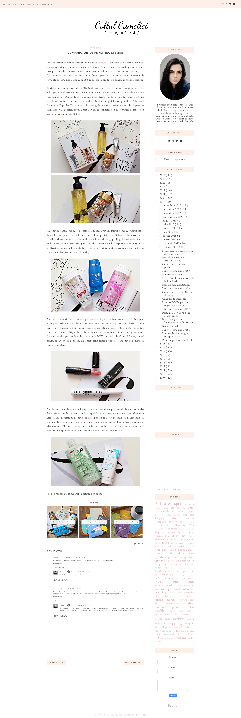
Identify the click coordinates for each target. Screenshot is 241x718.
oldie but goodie (186, 585)
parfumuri (187, 589)
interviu (191, 567)
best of (159, 514)
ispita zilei (187, 571)
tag (178, 630)
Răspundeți (58, 563)
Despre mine (9, 4)
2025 (163, 179)
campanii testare (166, 521)
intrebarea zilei (163, 571)
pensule (159, 592)
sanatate (160, 623)
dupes (191, 542)
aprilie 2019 (170, 235)
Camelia (63, 572)
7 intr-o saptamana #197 (176, 309)
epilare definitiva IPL (181, 546)
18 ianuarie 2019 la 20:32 (75, 557)
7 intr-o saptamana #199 (176, 270)
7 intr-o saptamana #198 (176, 288)
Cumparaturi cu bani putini (174, 266)
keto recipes (180, 574)
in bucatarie (180, 567)
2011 (163, 370)
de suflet (183, 532)
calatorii (175, 518)
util (187, 634)
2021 (163, 194)
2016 (163, 351)
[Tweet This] (138, 543)
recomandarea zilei (166, 614)
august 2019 (170, 220)
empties (159, 546)
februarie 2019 (171, 243)
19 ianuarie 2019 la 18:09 (71, 589)
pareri (177, 589)
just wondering (164, 574)
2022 (163, 190)
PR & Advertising (29, 4)
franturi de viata (169, 553)
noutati (176, 581)
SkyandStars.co (138, 715)
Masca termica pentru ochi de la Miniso (177, 252)
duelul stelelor (179, 542)
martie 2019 (170, 239)
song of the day (182, 627)
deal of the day (175, 535)
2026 (163, 175)
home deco (178, 564)
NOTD (159, 581)
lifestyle (191, 574)
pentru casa (170, 592)
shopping (95, 47)
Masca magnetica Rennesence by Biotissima (178, 321)
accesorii (176, 507)
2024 (163, 182)
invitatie (176, 571)
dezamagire (187, 539)
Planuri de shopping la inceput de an (175, 335)
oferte (173, 585)
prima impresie (166, 599)
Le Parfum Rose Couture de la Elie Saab (178, 280)
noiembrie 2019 (172, 209)
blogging (159, 518)
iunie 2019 (169, 228)
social (170, 627)
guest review (187, 560)
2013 (163, 362)
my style (180, 578)
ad (184, 507)
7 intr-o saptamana (173, 503)
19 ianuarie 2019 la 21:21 (81, 572)
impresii (168, 567)
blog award (173, 514)
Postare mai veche (134, 663)
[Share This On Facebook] (134, 543)
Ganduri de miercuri (174, 298)
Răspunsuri (60, 567)
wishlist (190, 637)
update (180, 634)
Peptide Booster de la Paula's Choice (174, 259)
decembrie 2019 (172, 205)
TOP (163, 634)
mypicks (190, 578)
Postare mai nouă (56, 663)
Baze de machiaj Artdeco (176, 284)
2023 (163, 186)
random (172, 610)
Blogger (188, 490)
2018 (163, 343)
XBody (158, 641)
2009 (163, 377)
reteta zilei (162, 618)
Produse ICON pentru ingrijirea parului (175, 304)
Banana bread (170, 326)
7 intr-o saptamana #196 (176, 329)
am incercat (169, 511)
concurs (172, 528)
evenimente (162, 549)
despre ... (175, 539)
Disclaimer (48, 4)
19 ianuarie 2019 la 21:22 (81, 605)
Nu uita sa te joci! (172, 274)
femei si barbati (184, 549)
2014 (163, 358)
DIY (157, 542)
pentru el (181, 592)
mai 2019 (168, 232)
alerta (158, 511)
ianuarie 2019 (171, 247)
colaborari (160, 528)
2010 (163, 373)
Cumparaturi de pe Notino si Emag (177, 294)
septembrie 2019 (173, 216)
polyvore (167, 596)
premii (179, 596)
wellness (171, 637)
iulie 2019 (169, 224)
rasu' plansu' (186, 610)
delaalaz (190, 536)
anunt (191, 511)
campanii (190, 518)
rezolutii (190, 619)
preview (190, 596)
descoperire (162, 539)
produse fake (173, 603)
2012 (163, 366)
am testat (182, 511)
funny (191, 553)
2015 (163, 355)
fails (172, 549)
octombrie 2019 (172, 213)
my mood (168, 578)
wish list (181, 637)
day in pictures (165, 532)
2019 (163, 201)
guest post (173, 560)
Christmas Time (184, 525)
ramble (159, 610)
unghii (171, 634)
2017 (163, 347)
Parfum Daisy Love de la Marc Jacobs (176, 314)
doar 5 (166, 542)
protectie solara (183, 607)
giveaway (161, 560)
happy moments (163, 564)
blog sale (188, 514)
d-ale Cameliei (186, 528)
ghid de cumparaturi (181, 557)
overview (161, 589)
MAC (158, 578)
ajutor (191, 507)
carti (182, 521)
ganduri (160, 557)
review (178, 618)
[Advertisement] (176, 464)
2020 (163, 197)
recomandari (187, 614)
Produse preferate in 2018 (177, 340)
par (170, 589)
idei (187, 564)
